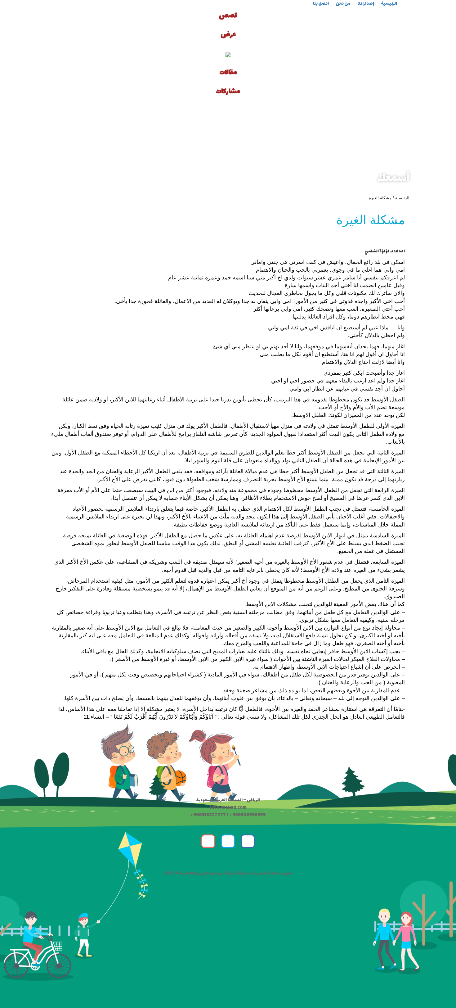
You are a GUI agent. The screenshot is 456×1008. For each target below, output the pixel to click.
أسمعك (393, 178)
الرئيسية (402, 198)
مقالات (228, 72)
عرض (228, 35)
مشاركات (228, 91)
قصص (228, 16)
